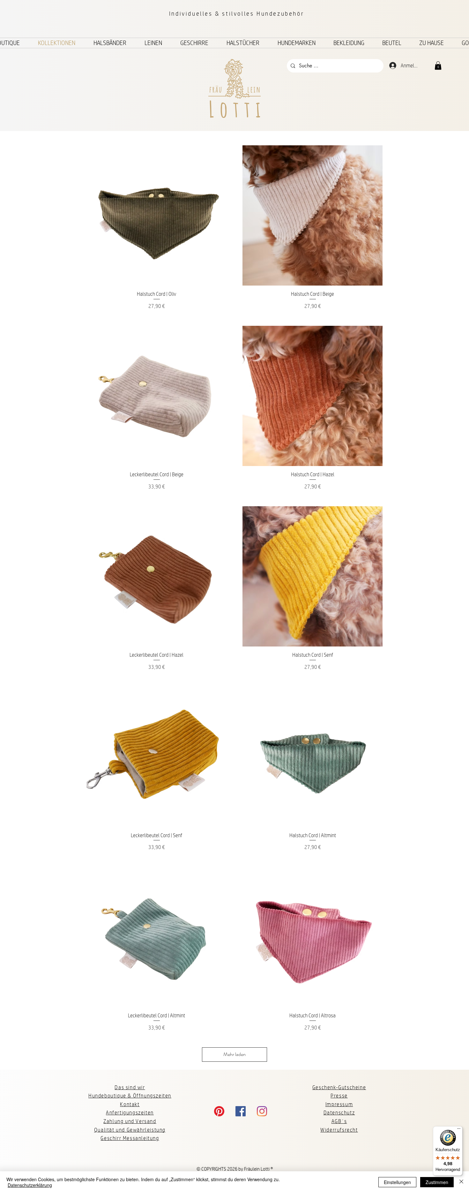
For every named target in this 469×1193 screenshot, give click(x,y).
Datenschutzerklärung (30, 1185)
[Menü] (459, 1130)
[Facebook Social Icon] (240, 1111)
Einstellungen (397, 1182)
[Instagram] (262, 1111)
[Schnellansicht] (156, 215)
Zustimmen (437, 1182)
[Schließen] (461, 1182)
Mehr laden (234, 1054)
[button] (438, 65)
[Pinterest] (219, 1111)
